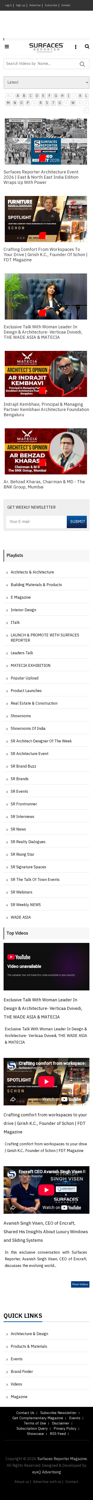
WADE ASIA (21, 917)
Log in (8, 5)
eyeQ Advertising (46, 1472)
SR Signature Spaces (28, 867)
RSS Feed (58, 1434)
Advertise (35, 5)
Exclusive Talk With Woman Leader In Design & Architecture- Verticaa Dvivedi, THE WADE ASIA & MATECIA (43, 1009)
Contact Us (25, 1413)
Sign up (20, 5)
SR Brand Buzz (23, 766)
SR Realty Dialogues (28, 842)
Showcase (35, 1434)
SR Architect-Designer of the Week (41, 741)
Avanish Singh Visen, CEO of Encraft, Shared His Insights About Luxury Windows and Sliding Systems (46, 1232)
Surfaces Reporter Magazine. (62, 1459)
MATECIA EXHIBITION (31, 666)
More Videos (80, 1284)
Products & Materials (29, 1346)
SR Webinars (21, 892)
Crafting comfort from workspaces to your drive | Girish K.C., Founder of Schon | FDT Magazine (45, 1124)
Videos (16, 1384)
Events (17, 1359)
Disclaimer (60, 1423)
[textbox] (41, 64)
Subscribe (51, 5)
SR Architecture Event (29, 754)
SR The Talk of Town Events (35, 880)
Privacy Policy (65, 1429)
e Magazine (21, 597)
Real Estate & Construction (34, 703)
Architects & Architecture (32, 572)
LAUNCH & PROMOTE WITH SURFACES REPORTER (45, 638)
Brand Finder (22, 1372)
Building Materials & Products (36, 585)
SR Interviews (22, 817)
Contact (65, 5)
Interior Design (23, 610)
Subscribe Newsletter (58, 1413)
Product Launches (26, 691)
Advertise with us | (48, 1482)
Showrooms (21, 716)
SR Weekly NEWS (26, 905)
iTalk (15, 623)
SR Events (19, 791)
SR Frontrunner (24, 804)
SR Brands (20, 779)
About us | (23, 1482)
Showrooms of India (28, 729)
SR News (18, 829)
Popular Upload (24, 678)
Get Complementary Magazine (37, 1418)
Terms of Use (35, 1423)
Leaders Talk (22, 653)
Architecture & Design (29, 1334)
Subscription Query (32, 1429)
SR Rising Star (22, 854)
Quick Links (23, 1317)
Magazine (19, 1397)
